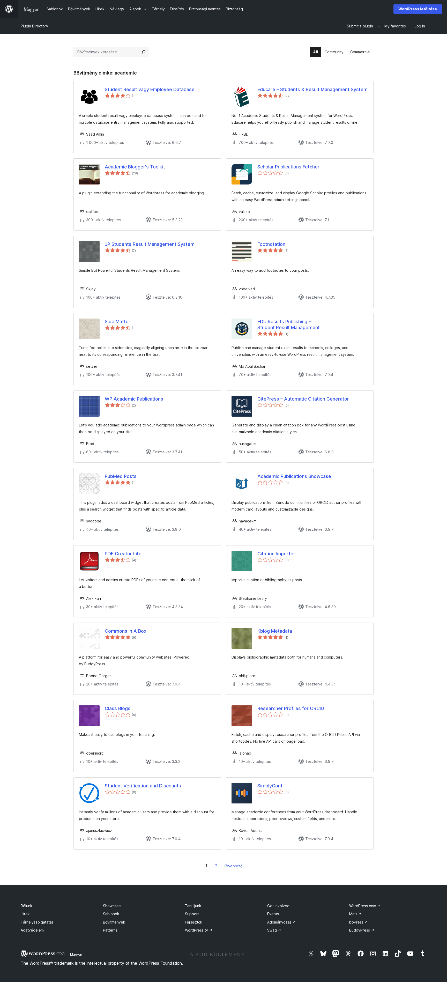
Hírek (25, 914)
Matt (355, 914)
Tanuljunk (193, 906)
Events (273, 914)
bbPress (358, 922)
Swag (274, 930)
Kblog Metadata (274, 631)
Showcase (112, 906)
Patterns (110, 930)
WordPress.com (365, 906)
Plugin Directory (34, 26)
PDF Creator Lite (123, 553)
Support (192, 914)
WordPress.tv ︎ (198, 930)
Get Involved (278, 906)
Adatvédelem (32, 930)
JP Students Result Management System (150, 244)
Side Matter (117, 321)
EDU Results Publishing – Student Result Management (288, 324)
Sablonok (111, 914)
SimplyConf (269, 785)
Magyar (76, 954)
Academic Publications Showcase (294, 476)
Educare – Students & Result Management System (312, 89)
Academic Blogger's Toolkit (135, 166)
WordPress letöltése (417, 9)
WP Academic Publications (134, 399)
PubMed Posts (121, 476)
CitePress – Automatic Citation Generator (303, 399)
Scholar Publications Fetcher (288, 166)
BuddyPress (361, 930)
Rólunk (26, 906)
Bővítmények (114, 922)
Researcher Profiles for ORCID (290, 708)
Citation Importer (276, 553)
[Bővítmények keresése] (143, 52)
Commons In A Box (125, 631)
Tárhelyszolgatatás (37, 922)
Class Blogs (117, 708)
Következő (233, 866)
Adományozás (281, 922)
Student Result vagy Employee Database (150, 89)
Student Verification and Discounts (143, 785)
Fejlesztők (193, 922)
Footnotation (271, 244)
